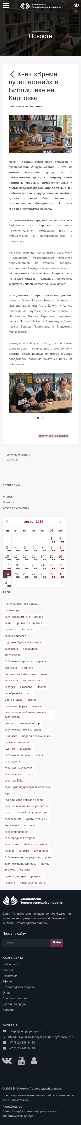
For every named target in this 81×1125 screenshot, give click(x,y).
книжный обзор (30, 723)
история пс (41, 850)
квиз (30, 774)
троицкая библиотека (18, 767)
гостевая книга (33, 680)
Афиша (7, 981)
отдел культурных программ (23, 876)
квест (8, 812)
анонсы (37, 706)
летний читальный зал (32, 812)
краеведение (13, 761)
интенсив (27, 629)
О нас (6, 992)
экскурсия (11, 680)
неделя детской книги (36, 736)
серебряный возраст (18, 693)
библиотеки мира (35, 844)
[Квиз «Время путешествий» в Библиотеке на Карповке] (40, 133)
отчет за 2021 (14, 780)
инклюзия (11, 736)
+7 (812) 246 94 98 (22, 1042)
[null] (13, 74)
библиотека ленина (17, 755)
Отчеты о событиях (16, 508)
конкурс (10, 869)
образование (13, 818)
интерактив (12, 844)
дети (8, 623)
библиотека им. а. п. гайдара (24, 616)
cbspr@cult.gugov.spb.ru (25, 1031)
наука (45, 863)
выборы (25, 869)
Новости (8, 502)
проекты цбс (13, 610)
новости (10, 882)
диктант (10, 723)
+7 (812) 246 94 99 (22, 1048)
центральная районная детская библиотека (25, 714)
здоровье (26, 686)
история (10, 686)
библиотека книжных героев (23, 729)
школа (32, 699)
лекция (9, 850)
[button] (76, 6)
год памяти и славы (18, 748)
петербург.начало (16, 831)
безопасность (14, 774)
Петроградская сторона (18, 987)
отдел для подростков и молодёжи (28, 787)
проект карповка (15, 635)
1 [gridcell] (51, 538)
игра (7, 793)
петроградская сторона (20, 838)
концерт (24, 850)
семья (39, 755)
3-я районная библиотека (21, 604)
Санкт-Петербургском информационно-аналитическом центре (29, 1114)
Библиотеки (10, 964)
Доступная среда (14, 1004)
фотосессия (13, 655)
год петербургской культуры (23, 642)
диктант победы (36, 818)
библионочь (30, 648)
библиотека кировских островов (26, 661)
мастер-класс (14, 699)
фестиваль (12, 825)
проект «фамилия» (17, 742)
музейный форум (16, 706)
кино (44, 674)
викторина (11, 648)
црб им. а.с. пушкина (30, 623)
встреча (29, 825)
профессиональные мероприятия (27, 806)
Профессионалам (14, 998)
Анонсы (8, 496)
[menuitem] (40, 964)
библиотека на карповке (20, 863)
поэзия (41, 686)
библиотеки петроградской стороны (28, 857)
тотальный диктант (32, 882)
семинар (27, 667)
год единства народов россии (24, 799)
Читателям (9, 975)
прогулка (10, 629)
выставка (11, 667)
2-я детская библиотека (20, 674)
